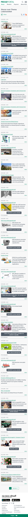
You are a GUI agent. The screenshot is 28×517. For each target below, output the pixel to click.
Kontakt (4, 507)
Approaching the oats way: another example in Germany (14, 45)
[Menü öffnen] (26, 2)
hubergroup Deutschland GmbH (8, 342)
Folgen (12, 515)
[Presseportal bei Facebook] (9, 503)
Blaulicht (9, 4)
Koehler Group (4, 255)
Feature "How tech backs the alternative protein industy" (14, 411)
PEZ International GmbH (7, 134)
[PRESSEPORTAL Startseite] (7, 2)
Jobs (15, 508)
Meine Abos (24, 4)
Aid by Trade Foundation (7, 322)
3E (1, 162)
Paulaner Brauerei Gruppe (7, 175)
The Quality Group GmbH (7, 53)
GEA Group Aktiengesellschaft (8, 34)
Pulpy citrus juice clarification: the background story (14, 296)
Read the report (14, 448)
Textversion (16, 510)
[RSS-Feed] (26, 14)
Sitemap (4, 513)
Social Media (17, 512)
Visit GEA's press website (14, 212)
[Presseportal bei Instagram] (13, 503)
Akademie (4, 508)
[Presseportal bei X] (11, 503)
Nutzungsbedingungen (19, 507)
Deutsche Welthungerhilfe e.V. (8, 377)
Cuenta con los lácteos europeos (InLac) (10, 474)
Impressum (4, 505)
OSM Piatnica (4, 21)
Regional (16, 4)
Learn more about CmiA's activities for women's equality (14, 334)
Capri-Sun (3, 79)
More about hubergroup (14, 352)
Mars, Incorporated (5, 390)
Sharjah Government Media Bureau (9, 121)
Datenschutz (5, 510)
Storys (2, 4)
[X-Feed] (22, 14)
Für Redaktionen (18, 505)
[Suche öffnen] (22, 2)
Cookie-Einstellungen (7, 512)
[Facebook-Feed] (23, 14)
